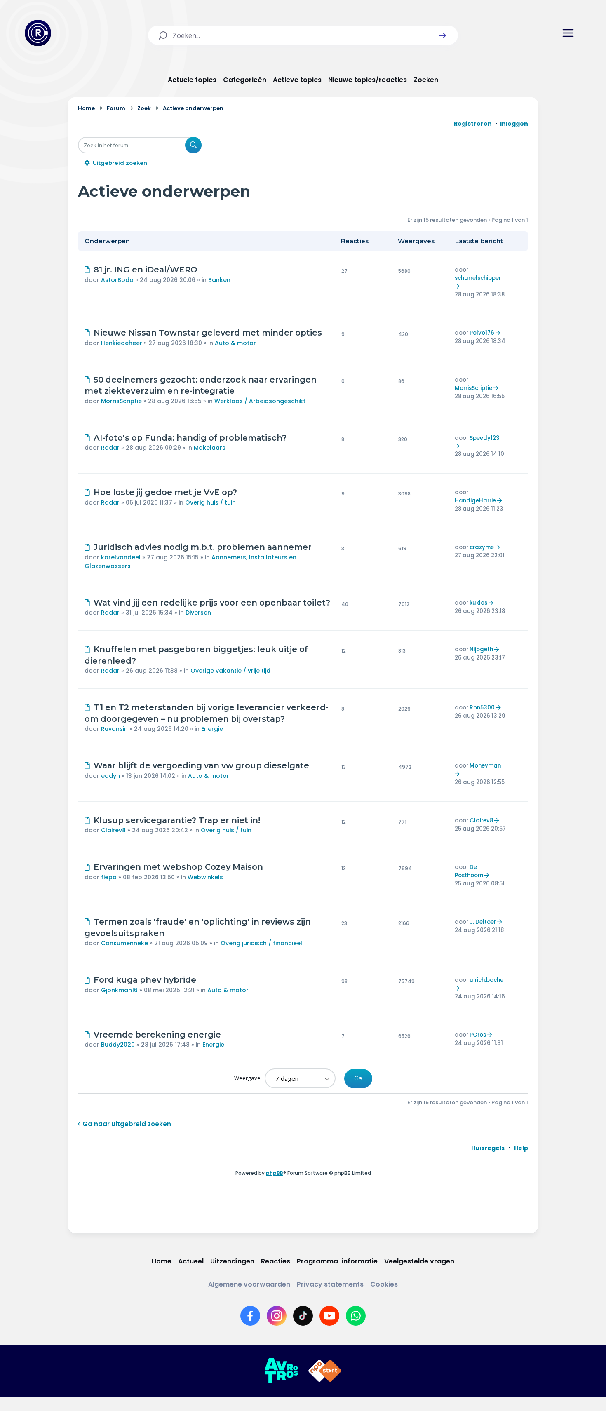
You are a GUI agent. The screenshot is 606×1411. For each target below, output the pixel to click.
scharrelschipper (478, 278)
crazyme (482, 547)
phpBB (274, 1172)
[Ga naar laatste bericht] (458, 286)
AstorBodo (117, 280)
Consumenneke (124, 943)
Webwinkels (205, 877)
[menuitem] (488, 1148)
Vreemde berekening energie (157, 1035)
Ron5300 (482, 707)
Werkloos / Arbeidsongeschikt (259, 401)
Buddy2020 (118, 1044)
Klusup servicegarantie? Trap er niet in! (177, 820)
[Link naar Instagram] (277, 1316)
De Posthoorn (469, 871)
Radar (110, 448)
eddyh (110, 776)
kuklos (478, 603)
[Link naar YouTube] (329, 1316)
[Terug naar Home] (38, 33)
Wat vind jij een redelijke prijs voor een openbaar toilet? (212, 603)
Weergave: (248, 1078)
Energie (212, 729)
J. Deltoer (483, 922)
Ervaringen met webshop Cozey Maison (178, 867)
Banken (219, 280)
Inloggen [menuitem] (514, 124)
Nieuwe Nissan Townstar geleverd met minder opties (208, 333)
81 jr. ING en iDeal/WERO (145, 270)
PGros (478, 1035)
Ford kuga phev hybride (145, 980)
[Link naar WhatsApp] (356, 1316)
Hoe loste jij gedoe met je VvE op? (165, 492)
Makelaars (209, 448)
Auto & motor (235, 343)
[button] (442, 35)
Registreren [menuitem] (473, 124)
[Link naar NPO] (325, 1371)
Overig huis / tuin (210, 502)
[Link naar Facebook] (250, 1316)
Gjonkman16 (119, 990)
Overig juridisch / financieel (261, 943)
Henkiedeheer (121, 343)
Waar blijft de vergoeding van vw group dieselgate (201, 765)
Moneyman (485, 766)
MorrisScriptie (121, 401)
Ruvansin (114, 729)
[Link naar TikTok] (303, 1316)
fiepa (109, 877)
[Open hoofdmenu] (568, 33)
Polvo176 (482, 333)
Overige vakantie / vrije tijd (230, 671)
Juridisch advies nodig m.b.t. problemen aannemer (203, 547)
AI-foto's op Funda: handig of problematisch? (190, 438)
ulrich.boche (486, 980)
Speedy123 (485, 438)
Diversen (198, 612)
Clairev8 (113, 830)
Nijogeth (481, 649)
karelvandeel (121, 557)
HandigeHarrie (475, 501)
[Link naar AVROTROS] (281, 1371)
